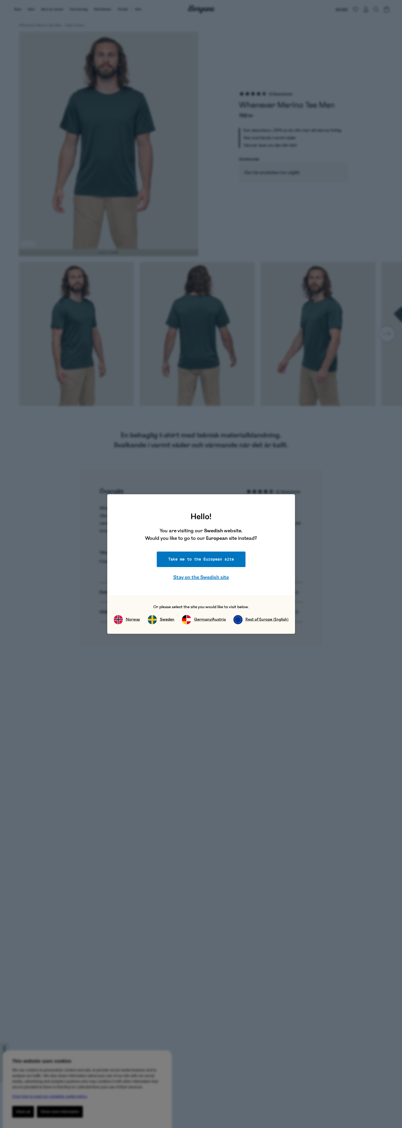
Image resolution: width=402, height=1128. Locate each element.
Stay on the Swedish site (201, 577)
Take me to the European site (201, 559)
